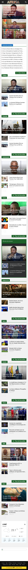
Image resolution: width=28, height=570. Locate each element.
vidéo (20, 564)
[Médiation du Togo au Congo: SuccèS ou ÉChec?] (8, 34)
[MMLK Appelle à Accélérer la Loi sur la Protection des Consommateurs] (14, 168)
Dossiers (4, 362)
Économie (4, 116)
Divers (3, 484)
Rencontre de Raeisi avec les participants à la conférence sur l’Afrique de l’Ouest (17, 431)
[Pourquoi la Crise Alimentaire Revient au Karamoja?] (5, 505)
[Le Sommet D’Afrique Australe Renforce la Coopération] (5, 104)
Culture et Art (5, 280)
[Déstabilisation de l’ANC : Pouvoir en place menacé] (5, 226)
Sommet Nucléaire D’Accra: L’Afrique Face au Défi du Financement (14, 55)
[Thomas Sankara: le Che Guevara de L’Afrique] (14, 291)
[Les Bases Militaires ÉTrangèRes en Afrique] (5, 390)
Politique (4, 75)
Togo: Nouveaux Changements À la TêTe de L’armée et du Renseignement (14, 53)
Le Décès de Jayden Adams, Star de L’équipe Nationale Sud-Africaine (17, 343)
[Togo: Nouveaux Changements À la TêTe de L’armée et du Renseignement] (14, 11)
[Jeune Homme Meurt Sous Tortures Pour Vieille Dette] (5, 179)
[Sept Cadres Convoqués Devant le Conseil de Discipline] (5, 219)
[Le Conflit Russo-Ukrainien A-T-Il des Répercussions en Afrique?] (5, 384)
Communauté (5, 157)
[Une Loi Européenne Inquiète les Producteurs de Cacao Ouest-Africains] (5, 138)
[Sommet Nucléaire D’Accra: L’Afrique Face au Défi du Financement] (5, 97)
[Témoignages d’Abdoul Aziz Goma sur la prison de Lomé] (5, 185)
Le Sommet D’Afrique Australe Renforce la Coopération (14, 57)
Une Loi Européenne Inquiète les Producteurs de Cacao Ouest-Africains (14, 51)
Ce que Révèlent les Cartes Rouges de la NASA (14, 61)
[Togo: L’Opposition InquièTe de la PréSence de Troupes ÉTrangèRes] (14, 25)
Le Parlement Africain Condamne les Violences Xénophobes (14, 67)
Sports (4, 321)
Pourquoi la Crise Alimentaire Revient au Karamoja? (14, 63)
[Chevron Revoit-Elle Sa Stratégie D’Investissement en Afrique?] (14, 127)
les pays (3, 563)
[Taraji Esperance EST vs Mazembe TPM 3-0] (5, 465)
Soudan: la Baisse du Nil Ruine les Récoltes (13, 65)
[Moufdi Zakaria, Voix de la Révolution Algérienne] (5, 302)
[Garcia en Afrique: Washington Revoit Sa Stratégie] (14, 373)
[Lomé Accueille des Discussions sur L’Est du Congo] (20, 34)
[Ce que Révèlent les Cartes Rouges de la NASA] (14, 494)
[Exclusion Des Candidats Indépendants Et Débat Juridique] (14, 208)
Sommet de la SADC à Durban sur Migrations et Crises (14, 59)
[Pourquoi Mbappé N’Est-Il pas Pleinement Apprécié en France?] (14, 332)
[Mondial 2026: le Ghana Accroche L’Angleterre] (5, 349)
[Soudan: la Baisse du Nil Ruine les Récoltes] (5, 512)
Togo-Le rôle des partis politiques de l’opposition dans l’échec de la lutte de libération (17, 471)
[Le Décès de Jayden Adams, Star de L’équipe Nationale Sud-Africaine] (5, 343)
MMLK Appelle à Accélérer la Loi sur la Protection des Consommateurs (13, 171)
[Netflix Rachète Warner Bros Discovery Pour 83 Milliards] (5, 309)
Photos (4, 402)
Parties (4, 198)
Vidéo (3, 443)
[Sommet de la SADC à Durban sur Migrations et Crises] (5, 265)
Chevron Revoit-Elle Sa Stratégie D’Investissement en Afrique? (14, 48)
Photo (17, 564)
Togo (7, 563)
